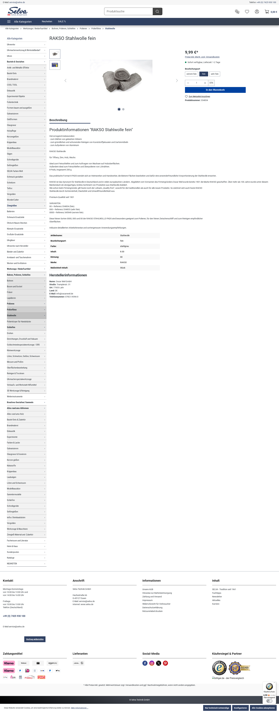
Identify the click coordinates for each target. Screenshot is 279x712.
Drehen (10, 333)
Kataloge (10, 557)
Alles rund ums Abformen (18, 408)
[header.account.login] (256, 11)
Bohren (10, 280)
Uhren (9, 56)
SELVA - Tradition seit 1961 (224, 589)
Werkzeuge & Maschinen (17, 529)
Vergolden (11, 194)
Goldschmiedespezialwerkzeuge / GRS (23, 344)
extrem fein (192, 74)
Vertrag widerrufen (35, 639)
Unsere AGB (147, 589)
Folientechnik (12, 102)
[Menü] (274, 683)
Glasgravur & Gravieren (16, 454)
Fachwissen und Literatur (17, 540)
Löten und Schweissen (16, 483)
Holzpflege (11, 131)
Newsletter (217, 596)
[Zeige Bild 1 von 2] (119, 109)
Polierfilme (12, 309)
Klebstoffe (11, 465)
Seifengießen (12, 165)
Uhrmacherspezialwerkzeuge (19, 379)
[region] (114, 80)
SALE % (62, 21)
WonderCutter (13, 199)
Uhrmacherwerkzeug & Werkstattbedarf (23, 50)
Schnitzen (11, 182)
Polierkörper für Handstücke (19, 321)
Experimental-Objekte (16, 96)
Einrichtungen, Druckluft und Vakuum (22, 339)
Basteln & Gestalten (15, 61)
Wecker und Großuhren (16, 263)
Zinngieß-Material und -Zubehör (20, 534)
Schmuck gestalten (15, 176)
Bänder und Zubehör (15, 251)
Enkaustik (11, 90)
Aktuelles (216, 600)
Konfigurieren (240, 708)
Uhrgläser (11, 240)
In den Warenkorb (215, 89)
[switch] (269, 701)
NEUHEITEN (12, 563)
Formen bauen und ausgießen (19, 108)
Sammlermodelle (14, 494)
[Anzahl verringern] (188, 83)
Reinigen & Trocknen (15, 373)
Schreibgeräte (13, 159)
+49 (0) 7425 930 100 (266, 2)
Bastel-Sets (12, 73)
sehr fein (215, 74)
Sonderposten (13, 552)
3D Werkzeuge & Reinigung (18, 390)
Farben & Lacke (13, 442)
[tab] (69, 120)
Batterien (11, 211)
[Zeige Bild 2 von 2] (123, 109)
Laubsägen (11, 477)
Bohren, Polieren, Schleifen (18, 275)
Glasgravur (11, 125)
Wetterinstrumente (15, 396)
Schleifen (11, 327)
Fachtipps (216, 593)
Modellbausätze (13, 148)
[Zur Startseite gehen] (17, 11)
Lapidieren (11, 298)
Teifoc (9, 188)
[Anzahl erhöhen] (205, 83)
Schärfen (11, 500)
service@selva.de (17, 2)
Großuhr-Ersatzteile (15, 234)
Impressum (147, 600)
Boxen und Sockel (14, 286)
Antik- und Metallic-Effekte (18, 67)
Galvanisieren (12, 113)
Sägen (9, 153)
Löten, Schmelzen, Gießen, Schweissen (23, 356)
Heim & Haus (12, 546)
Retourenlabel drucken (152, 611)
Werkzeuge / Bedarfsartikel (19, 269)
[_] (121, 80)
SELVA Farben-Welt (15, 171)
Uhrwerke (11, 44)
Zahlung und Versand (152, 596)
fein (203, 74)
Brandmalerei (12, 79)
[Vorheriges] (65, 80)
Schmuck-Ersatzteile (15, 217)
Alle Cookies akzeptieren (263, 708)
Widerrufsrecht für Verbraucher (156, 604)
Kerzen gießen (13, 460)
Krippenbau (11, 142)
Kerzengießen (13, 136)
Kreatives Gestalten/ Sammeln (20, 402)
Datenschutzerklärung (152, 607)
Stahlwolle (11, 315)
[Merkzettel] (246, 11)
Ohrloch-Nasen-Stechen (17, 223)
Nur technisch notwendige (217, 708)
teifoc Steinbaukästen (16, 517)
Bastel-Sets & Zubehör (16, 419)
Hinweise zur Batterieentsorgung (157, 593)
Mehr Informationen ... (79, 708)
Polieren (10, 303)
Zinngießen (12, 205)
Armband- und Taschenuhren (19, 257)
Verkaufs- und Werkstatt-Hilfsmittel (21, 385)
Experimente (12, 437)
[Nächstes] (177, 80)
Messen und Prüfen (15, 362)
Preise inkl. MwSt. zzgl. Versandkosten (202, 57)
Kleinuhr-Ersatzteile (15, 228)
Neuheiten (47, 21)
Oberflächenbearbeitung (17, 367)
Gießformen (12, 119)
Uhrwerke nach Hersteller (17, 246)
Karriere (215, 604)
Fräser (9, 292)
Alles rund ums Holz (15, 414)
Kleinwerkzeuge (13, 350)
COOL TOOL (12, 85)
